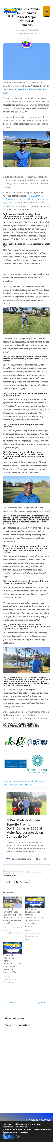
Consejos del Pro (23, 33)
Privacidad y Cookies (38, 1119)
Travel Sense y (15, 784)
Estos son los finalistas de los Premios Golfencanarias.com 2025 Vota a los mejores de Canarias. (34, 917)
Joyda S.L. (8, 202)
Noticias (33, 33)
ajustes (24, 1132)
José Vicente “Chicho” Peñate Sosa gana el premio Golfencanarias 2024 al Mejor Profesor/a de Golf (12, 916)
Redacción (23, 30)
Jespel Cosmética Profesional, (17, 781)
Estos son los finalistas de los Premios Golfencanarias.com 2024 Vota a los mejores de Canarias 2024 (12, 964)
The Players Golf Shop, (25, 199)
